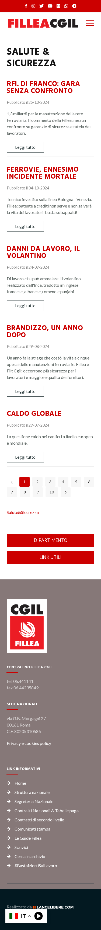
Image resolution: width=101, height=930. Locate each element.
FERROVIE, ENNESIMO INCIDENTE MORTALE (43, 173)
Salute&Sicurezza (23, 512)
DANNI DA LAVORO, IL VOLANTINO (43, 252)
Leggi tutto (25, 147)
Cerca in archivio (30, 856)
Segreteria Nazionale (34, 801)
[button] (90, 23)
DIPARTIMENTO (50, 540)
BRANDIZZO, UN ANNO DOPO (45, 331)
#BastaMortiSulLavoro (36, 865)
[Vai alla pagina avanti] (66, 492)
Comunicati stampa (32, 828)
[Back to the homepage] (43, 23)
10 (52, 492)
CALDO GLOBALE (34, 414)
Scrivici (21, 847)
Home (20, 783)
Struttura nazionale (32, 792)
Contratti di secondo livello (39, 819)
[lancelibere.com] (55, 906)
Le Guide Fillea (28, 838)
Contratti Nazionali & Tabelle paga (47, 810)
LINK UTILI (50, 557)
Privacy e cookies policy (29, 743)
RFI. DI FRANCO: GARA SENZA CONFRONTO (43, 87)
